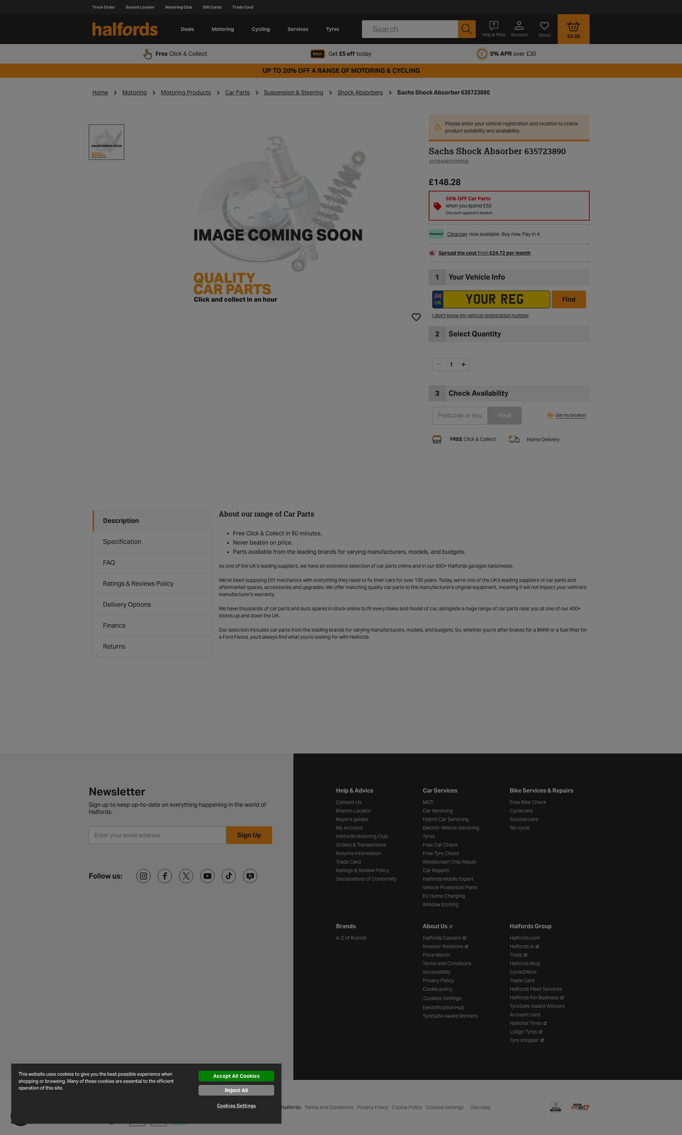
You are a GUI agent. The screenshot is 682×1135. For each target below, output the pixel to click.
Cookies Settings (236, 1106)
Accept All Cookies (236, 1076)
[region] (146, 1093)
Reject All (236, 1090)
